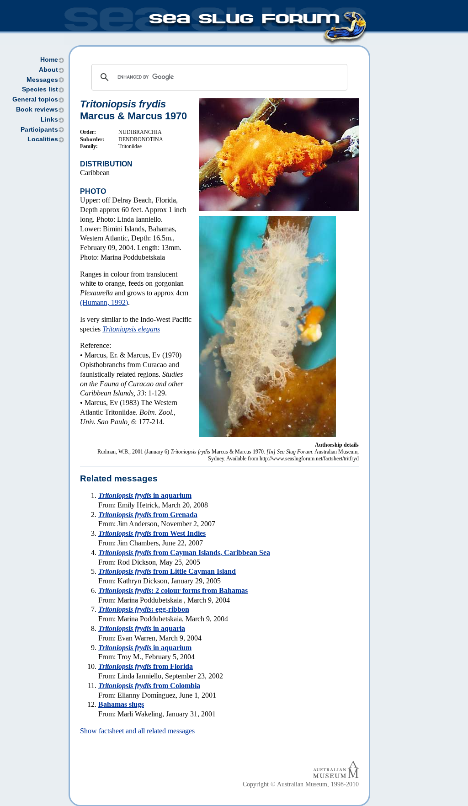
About (48, 69)
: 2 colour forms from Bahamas (173, 590)
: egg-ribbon (143, 609)
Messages (42, 79)
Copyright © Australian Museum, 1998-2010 (301, 784)
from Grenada (147, 514)
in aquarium (144, 495)
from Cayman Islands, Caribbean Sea (184, 552)
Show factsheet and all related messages (137, 731)
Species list (40, 89)
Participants (39, 129)
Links (49, 119)
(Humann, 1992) (104, 302)
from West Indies (152, 533)
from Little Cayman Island (167, 571)
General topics (35, 99)
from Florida (145, 666)
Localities (42, 139)
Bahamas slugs (121, 704)
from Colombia (149, 685)
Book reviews (37, 109)
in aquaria (141, 628)
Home (49, 59)
